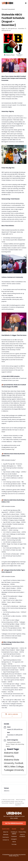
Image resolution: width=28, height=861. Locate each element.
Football (19, 763)
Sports (8, 744)
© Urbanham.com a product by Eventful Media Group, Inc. (14, 855)
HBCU (18, 742)
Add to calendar (13, 714)
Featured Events (12, 742)
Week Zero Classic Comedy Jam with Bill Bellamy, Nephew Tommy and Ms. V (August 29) (8, 801)
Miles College (17, 766)
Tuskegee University (14, 770)
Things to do (14, 744)
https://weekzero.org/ (8, 449)
